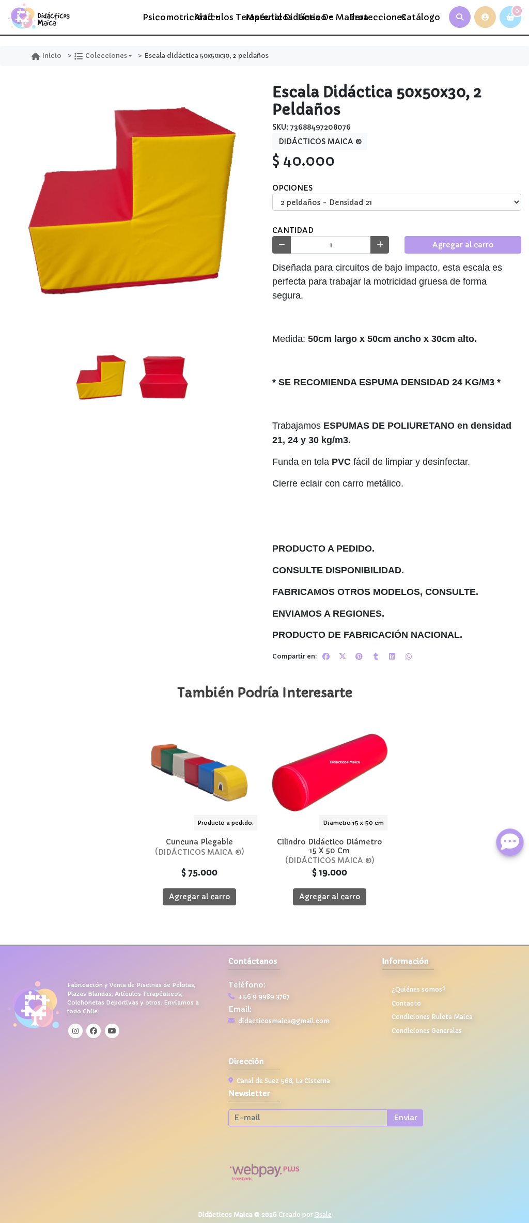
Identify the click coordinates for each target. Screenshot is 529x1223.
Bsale (323, 1214)
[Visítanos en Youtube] (112, 1031)
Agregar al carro (463, 244)
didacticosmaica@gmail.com (284, 1021)
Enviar (405, 1117)
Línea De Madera (321, 17)
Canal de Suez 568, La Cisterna (283, 1081)
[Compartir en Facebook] (326, 656)
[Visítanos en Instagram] (75, 1031)
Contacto (406, 1003)
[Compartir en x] (342, 656)
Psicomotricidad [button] (166, 17)
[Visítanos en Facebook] (93, 1031)
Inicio (51, 55)
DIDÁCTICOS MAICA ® (320, 141)
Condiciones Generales (427, 1030)
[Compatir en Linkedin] (392, 656)
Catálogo (420, 17)
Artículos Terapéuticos (217, 17)
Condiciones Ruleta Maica (432, 1017)
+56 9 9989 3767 (264, 996)
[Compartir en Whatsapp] (408, 656)
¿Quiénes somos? (419, 989)
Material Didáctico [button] (269, 17)
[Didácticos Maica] (39, 17)
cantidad (293, 230)
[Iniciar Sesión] (485, 17)
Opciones (292, 188)
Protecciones (372, 17)
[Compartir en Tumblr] (375, 656)
